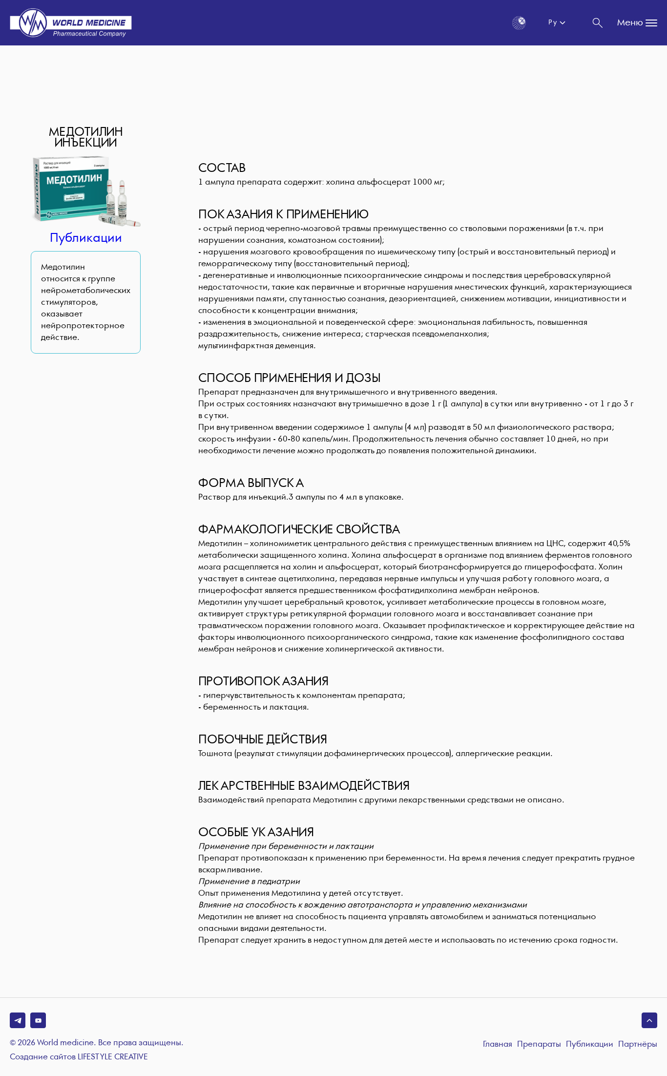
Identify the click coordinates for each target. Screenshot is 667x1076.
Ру (552, 22)
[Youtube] (38, 1020)
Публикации (86, 238)
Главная (497, 1044)
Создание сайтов (79, 1057)
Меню (630, 23)
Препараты (539, 1044)
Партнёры (637, 1044)
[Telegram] (17, 1020)
